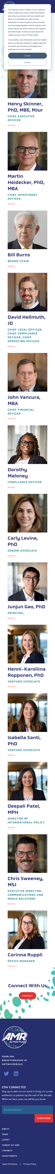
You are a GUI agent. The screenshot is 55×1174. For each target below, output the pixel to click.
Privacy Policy (29, 1163)
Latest (6, 1139)
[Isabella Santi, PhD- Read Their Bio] (27, 725)
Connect (7, 1150)
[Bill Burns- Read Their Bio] (27, 239)
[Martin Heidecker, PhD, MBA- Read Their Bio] (27, 168)
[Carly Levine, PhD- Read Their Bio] (27, 525)
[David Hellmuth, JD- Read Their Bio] (27, 310)
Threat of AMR (10, 1145)
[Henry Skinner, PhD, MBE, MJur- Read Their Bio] (27, 93)
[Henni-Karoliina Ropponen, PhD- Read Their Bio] (27, 656)
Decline (28, 62)
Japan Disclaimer (10, 1163)
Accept (27, 55)
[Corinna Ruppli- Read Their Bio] (27, 939)
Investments (9, 1155)
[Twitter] (6, 1073)
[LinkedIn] (16, 1073)
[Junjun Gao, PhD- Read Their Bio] (27, 591)
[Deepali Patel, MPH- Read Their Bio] (27, 795)
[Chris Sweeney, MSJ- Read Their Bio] (27, 869)
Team (5, 1134)
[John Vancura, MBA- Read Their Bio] (27, 386)
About (5, 1128)
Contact (27, 995)
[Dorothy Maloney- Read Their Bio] (27, 457)
